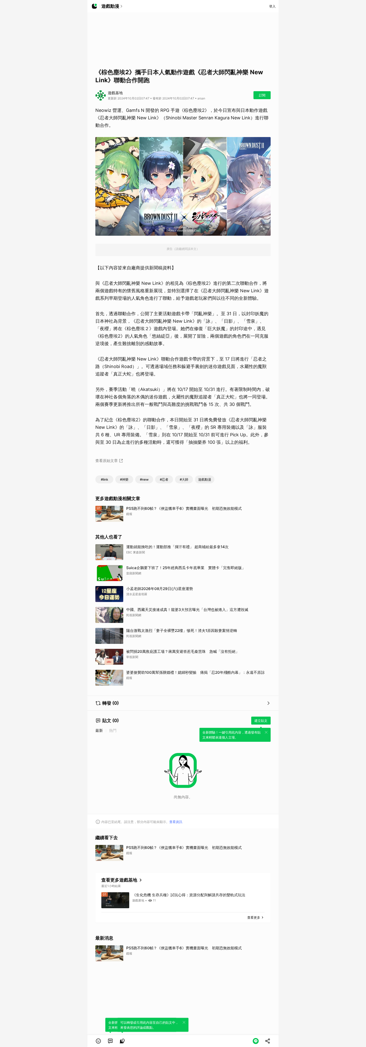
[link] (110, 1041)
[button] (98, 1041)
